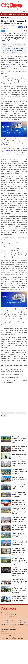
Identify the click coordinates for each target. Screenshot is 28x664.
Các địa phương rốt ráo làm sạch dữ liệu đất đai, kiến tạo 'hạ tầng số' (19, 527)
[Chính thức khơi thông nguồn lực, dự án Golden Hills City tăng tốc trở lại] (6, 581)
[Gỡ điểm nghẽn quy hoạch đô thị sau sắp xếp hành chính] (6, 472)
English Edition (23, 1)
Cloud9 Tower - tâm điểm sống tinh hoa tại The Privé (19, 486)
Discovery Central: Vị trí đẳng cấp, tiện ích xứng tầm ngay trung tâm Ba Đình (19, 439)
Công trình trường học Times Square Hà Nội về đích (19, 479)
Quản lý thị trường (21, 14)
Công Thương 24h (12, 14)
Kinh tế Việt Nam (16, 9)
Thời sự (5, 14)
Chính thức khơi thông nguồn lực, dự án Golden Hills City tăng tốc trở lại (19, 581)
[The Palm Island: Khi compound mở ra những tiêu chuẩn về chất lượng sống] (6, 560)
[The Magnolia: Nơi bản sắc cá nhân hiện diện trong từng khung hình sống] (6, 551)
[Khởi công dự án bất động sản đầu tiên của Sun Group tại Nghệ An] (6, 503)
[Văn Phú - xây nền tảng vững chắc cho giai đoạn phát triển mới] (6, 495)
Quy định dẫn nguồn (22, 622)
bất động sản (6, 66)
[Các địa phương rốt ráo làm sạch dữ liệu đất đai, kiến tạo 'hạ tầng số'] (6, 528)
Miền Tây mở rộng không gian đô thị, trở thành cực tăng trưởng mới (19, 542)
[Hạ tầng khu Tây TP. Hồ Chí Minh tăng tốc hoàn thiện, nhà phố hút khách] (6, 535)
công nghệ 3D (12, 412)
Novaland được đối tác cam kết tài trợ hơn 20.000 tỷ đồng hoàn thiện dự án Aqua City (19, 510)
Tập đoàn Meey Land (21, 412)
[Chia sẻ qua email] (24, 31)
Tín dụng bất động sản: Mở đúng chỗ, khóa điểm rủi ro (19, 463)
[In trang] (26, 31)
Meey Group (4, 415)
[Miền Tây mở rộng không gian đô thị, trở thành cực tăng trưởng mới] (6, 543)
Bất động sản (5, 17)
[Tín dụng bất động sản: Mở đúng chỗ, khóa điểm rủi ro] (6, 464)
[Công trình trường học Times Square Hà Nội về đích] (6, 479)
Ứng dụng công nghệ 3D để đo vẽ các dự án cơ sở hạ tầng (14, 45)
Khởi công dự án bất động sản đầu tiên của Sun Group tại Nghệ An (18, 502)
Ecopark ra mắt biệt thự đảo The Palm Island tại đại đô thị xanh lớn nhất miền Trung (19, 589)
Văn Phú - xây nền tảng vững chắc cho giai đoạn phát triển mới (19, 494)
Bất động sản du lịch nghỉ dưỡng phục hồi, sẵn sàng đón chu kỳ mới (19, 448)
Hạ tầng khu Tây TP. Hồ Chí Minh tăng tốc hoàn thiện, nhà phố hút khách (19, 535)
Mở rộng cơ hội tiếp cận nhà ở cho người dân (19, 455)
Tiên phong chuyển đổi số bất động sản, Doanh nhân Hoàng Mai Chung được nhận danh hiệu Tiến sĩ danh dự (14, 50)
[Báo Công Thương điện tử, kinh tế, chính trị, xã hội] (11, 4)
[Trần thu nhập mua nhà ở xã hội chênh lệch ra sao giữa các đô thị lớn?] (6, 599)
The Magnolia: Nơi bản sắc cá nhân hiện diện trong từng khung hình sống (18, 551)
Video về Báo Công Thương (18, 620)
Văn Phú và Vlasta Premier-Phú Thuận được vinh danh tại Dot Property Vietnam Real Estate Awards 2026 (19, 571)
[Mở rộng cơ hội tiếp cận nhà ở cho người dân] (6, 456)
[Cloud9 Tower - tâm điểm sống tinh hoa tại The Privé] (6, 487)
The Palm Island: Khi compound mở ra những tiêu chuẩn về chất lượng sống (19, 561)
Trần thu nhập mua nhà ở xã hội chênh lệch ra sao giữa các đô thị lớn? (19, 598)
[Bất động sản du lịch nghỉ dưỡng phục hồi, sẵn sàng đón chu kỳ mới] (6, 449)
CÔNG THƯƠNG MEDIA (6, 9)
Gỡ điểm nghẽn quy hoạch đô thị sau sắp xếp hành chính (19, 471)
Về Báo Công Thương (6, 620)
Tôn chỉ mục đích (13, 622)
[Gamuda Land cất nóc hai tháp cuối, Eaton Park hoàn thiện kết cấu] (6, 520)
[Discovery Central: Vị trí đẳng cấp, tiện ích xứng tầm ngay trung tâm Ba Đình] (6, 439)
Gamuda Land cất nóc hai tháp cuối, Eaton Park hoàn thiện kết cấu (19, 519)
